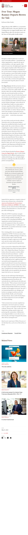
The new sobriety (6, 366)
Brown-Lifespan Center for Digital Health (13, 152)
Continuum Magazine (7, 333)
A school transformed (8, 419)
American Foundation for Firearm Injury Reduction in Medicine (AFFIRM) (12, 204)
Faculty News (18, 333)
